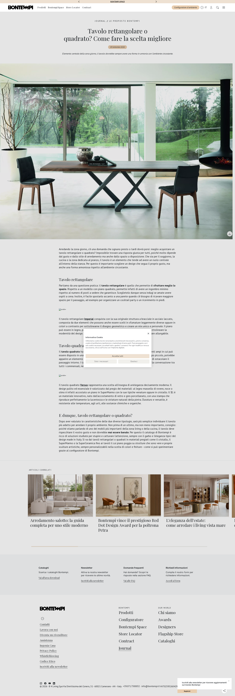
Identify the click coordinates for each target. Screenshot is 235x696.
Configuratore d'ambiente (185, 7)
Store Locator (73, 7)
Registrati (187, 691)
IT (206, 7)
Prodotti (41, 7)
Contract (86, 7)
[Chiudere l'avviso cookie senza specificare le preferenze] (148, 333)
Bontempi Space (117, 2)
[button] (79, 2)
